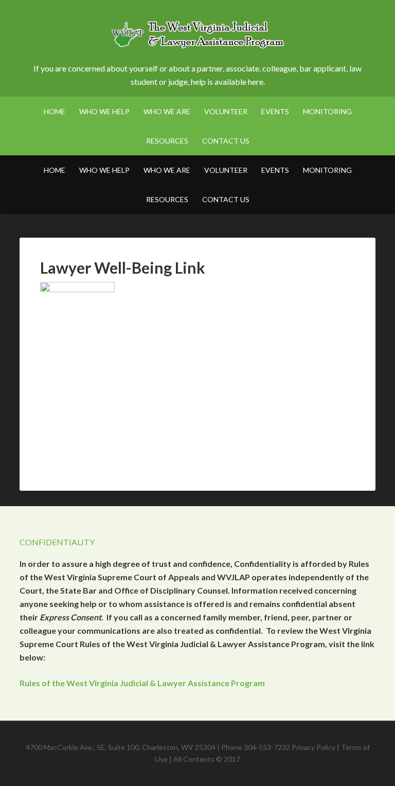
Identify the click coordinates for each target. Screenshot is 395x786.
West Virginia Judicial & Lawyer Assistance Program (197, 36)
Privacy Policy (313, 747)
